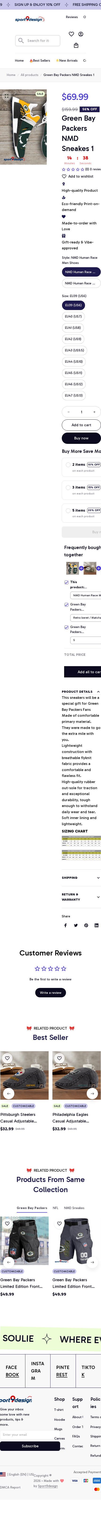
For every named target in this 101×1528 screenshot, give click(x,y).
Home (11, 75)
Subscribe (30, 1446)
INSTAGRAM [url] (37, 1371)
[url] (12, 1371)
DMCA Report (10, 1487)
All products (29, 75)
